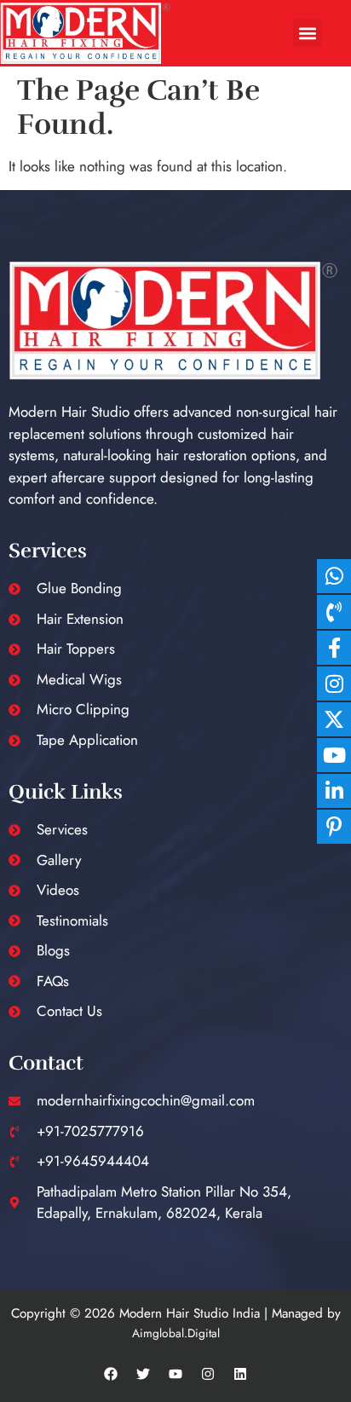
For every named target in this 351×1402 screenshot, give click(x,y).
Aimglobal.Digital (176, 1332)
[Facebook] (110, 1374)
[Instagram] (208, 1374)
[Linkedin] (240, 1374)
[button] (307, 33)
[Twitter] (143, 1374)
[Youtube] (175, 1374)
